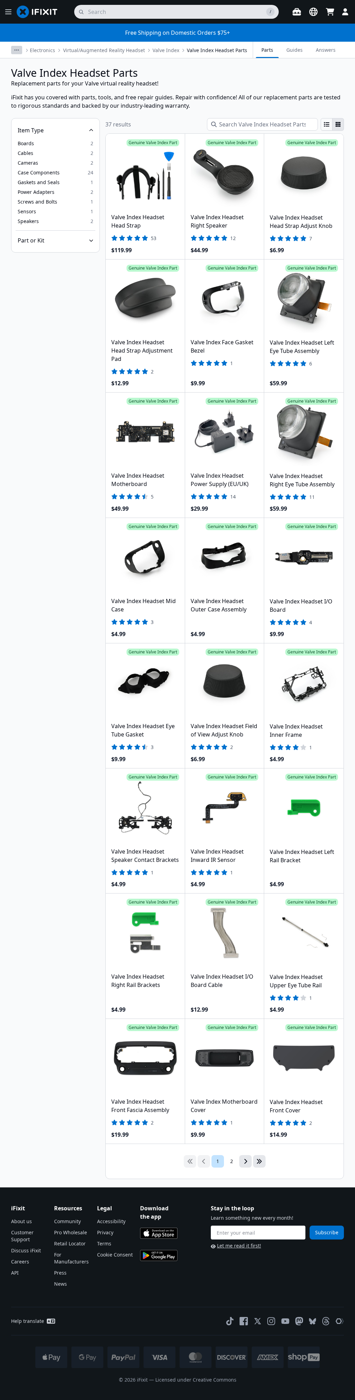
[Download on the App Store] (159, 1233)
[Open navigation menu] (8, 12)
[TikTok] (230, 1321)
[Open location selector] (313, 12)
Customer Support (22, 1236)
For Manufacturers (71, 1258)
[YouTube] (285, 1321)
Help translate (27, 1321)
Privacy (105, 1232)
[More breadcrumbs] (16, 50)
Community (67, 1221)
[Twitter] (257, 1321)
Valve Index (166, 50)
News (60, 1283)
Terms (104, 1243)
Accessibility (111, 1221)
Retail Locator (70, 1243)
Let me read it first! (239, 1245)
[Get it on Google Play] (159, 1255)
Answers (326, 50)
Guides (294, 50)
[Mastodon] (299, 1321)
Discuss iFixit (26, 1250)
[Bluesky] (312, 1321)
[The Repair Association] (340, 1321)
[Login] (345, 11)
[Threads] (326, 1321)
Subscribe (326, 1232)
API (15, 1272)
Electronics (42, 50)
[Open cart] (330, 12)
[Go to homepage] (40, 12)
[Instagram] (271, 1321)
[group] (332, 124)
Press (60, 1272)
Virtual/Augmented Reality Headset (104, 50)
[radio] (326, 124)
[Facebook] (244, 1321)
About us (21, 1221)
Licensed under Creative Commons (195, 1379)
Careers (20, 1261)
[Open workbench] (297, 12)
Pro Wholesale (70, 1232)
